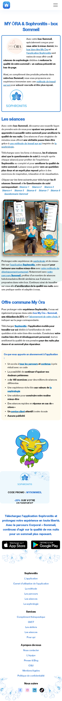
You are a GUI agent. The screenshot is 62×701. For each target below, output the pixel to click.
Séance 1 (24, 187)
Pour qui (31, 637)
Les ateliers (31, 627)
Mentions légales (31, 670)
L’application (31, 578)
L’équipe (31, 655)
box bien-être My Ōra (37, 49)
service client (18, 411)
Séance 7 (43, 190)
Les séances (31, 598)
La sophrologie (31, 604)
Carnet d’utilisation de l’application (31, 583)
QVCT (31, 622)
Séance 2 (36, 187)
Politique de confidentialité (31, 675)
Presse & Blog (31, 660)
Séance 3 (49, 187)
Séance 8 (55, 190)
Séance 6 (31, 190)
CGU (30, 665)
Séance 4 (7, 190)
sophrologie (39, 261)
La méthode (31, 588)
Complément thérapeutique (31, 617)
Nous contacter (31, 650)
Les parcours (31, 593)
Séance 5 (19, 190)
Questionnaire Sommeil (16, 194)
